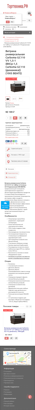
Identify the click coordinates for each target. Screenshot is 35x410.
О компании (23, 27)
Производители (9, 380)
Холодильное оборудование (15, 37)
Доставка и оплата (9, 373)
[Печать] (25, 118)
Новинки (7, 390)
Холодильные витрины (12, 39)
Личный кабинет (9, 401)
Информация (8, 394)
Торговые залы (8, 382)
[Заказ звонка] (30, 397)
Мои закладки (8, 403)
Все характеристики (12, 137)
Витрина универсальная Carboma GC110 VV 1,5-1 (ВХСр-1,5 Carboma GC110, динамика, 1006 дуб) (16, 329)
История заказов (9, 406)
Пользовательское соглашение (13, 378)
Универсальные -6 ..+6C (12, 41)
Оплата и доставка (10, 27)
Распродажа (8, 392)
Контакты (8, 29)
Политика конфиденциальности (14, 376)
